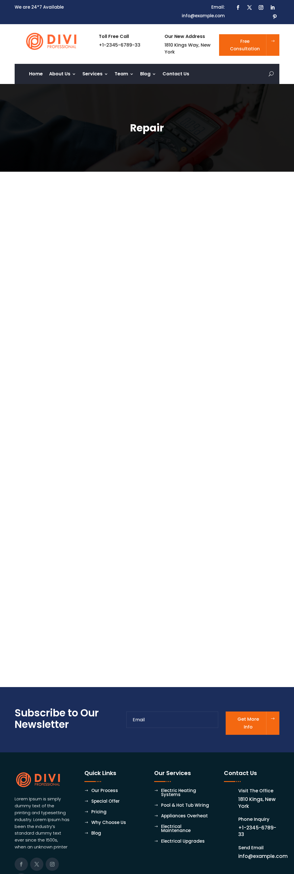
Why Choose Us (108, 823)
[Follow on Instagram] (261, 7)
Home (36, 74)
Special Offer (105, 801)
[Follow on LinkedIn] (272, 7)
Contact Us (176, 74)
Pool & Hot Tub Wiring (185, 805)
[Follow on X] (249, 7)
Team (121, 74)
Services (92, 74)
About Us (59, 74)
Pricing (99, 812)
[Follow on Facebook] (238, 7)
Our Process (104, 791)
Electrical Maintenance (176, 829)
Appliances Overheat (184, 816)
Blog (145, 74)
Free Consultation (245, 45)
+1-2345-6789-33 (257, 831)
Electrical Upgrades (183, 841)
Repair (28, 637)
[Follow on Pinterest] (274, 16)
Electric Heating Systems (178, 793)
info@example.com (263, 856)
